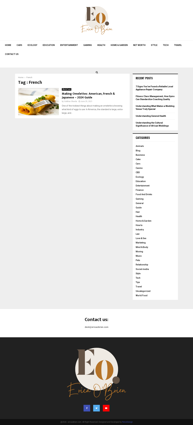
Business (140, 155)
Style (154, 45)
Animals (140, 146)
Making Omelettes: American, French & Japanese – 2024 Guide (88, 95)
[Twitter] (96, 408)
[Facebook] (87, 408)
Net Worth (139, 45)
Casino (139, 168)
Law (137, 234)
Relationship (142, 264)
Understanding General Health (151, 116)
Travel (178, 45)
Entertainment (69, 45)
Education (49, 45)
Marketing (141, 242)
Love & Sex (141, 238)
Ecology (32, 45)
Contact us (12, 54)
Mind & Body (142, 247)
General (140, 203)
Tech (166, 45)
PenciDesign (127, 422)
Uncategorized (143, 291)
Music (139, 256)
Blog (138, 150)
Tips (138, 282)
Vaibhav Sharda (70, 101)
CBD (138, 172)
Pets (138, 260)
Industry (140, 229)
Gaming (87, 45)
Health (101, 45)
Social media (142, 269)
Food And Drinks (144, 194)
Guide (139, 207)
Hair (138, 212)
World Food (67, 89)
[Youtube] (106, 408)
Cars (19, 45)
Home (8, 45)
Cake (138, 159)
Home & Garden (119, 45)
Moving (139, 251)
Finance (140, 190)
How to (139, 225)
